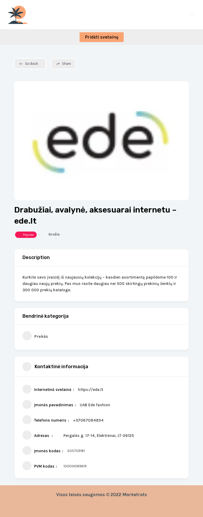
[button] (102, 37)
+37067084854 (88, 420)
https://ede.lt (90, 389)
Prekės (41, 336)
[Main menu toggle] (192, 14)
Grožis (54, 234)
